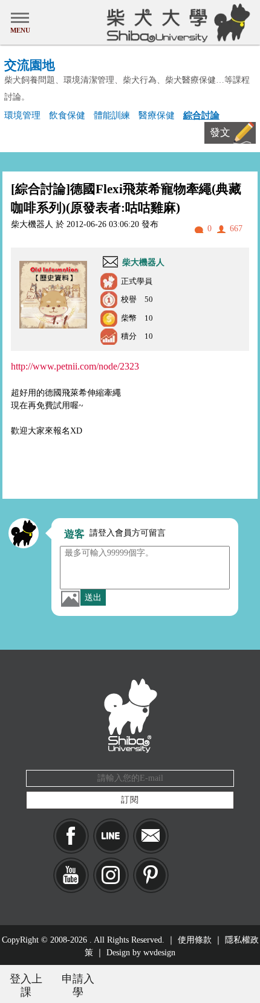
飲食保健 (67, 115)
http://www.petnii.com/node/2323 (75, 366)
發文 (220, 132)
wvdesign (159, 952)
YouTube (71, 875)
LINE (111, 836)
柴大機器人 (143, 262)
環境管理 (22, 115)
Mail (150, 836)
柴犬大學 (176, 22)
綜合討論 (201, 115)
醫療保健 (156, 115)
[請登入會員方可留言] (23, 533)
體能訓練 (112, 115)
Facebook (71, 836)
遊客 (74, 534)
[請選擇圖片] (70, 598)
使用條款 (195, 939)
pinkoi (150, 875)
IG (111, 875)
